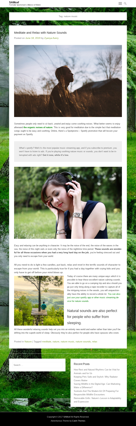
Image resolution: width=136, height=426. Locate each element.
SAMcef (14, 2)
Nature (28, 341)
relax (94, 341)
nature (56, 341)
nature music (67, 341)
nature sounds (83, 341)
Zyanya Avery (51, 38)
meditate (46, 341)
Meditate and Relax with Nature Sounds (40, 32)
